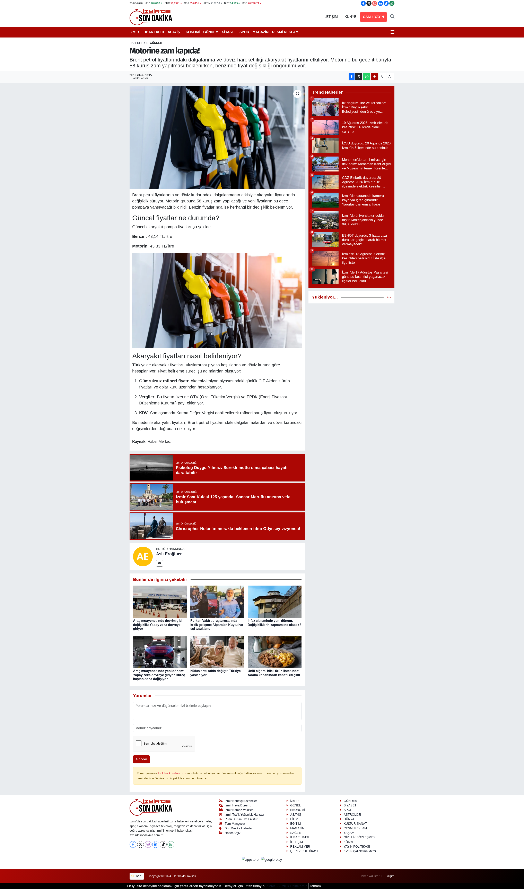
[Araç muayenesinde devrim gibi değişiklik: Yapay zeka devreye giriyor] (160, 602)
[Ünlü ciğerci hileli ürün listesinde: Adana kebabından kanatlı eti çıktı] (275, 652)
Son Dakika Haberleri (239, 828)
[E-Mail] (159, 563)
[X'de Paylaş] (358, 76)
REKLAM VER (300, 846)
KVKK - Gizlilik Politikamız (287, 886)
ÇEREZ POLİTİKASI (304, 851)
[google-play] (271, 860)
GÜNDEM (210, 32)
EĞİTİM (295, 823)
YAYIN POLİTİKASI (357, 846)
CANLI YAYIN (373, 17)
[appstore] (251, 860)
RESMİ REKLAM (285, 32)
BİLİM (294, 819)
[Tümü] (389, 297)
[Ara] (392, 16)
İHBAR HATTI (153, 32)
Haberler (137, 42)
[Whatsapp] (170, 844)
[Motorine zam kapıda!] (217, 137)
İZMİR (134, 32)
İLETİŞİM (330, 17)
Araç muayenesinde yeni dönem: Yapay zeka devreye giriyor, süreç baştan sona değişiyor (159, 674)
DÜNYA (349, 819)
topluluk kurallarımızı (172, 773)
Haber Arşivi (233, 833)
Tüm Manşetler (235, 823)
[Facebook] (133, 844)
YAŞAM (349, 833)
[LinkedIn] (155, 844)
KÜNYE (350, 17)
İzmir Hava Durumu (238, 805)
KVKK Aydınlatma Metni (360, 851)
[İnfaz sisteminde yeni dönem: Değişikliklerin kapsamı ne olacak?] (275, 602)
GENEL (295, 805)
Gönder (141, 759)
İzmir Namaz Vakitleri (239, 810)
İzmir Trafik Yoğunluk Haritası (244, 814)
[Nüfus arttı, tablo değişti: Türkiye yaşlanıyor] (217, 652)
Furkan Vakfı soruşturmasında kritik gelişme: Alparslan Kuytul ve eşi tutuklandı (216, 624)
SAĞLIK (295, 833)
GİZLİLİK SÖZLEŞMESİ (360, 837)
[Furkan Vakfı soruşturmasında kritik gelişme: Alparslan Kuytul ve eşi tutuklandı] (217, 602)
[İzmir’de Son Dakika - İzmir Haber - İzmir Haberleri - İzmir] (151, 16)
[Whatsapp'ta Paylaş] (366, 76)
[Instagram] (148, 844)
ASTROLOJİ (352, 814)
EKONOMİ (191, 32)
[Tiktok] (163, 844)
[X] (140, 844)
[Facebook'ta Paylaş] (352, 76)
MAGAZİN (261, 32)
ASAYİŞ (174, 32)
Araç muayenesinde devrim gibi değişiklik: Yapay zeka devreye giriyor (157, 624)
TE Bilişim (387, 876)
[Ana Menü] (392, 32)
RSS (138, 876)
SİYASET (229, 32)
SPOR (244, 32)
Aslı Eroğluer (169, 554)
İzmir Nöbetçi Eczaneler (241, 801)
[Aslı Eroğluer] (143, 556)
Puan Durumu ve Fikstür (241, 819)
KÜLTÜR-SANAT (355, 823)
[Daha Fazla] (374, 76)
